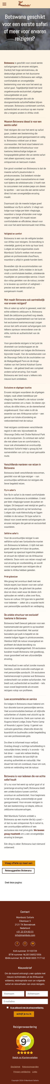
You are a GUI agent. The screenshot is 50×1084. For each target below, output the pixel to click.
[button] (4, 4)
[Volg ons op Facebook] (17, 943)
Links (34, 1072)
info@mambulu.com (25, 935)
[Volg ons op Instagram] (25, 943)
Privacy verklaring (21, 1072)
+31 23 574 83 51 (25, 931)
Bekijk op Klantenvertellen (25, 1057)
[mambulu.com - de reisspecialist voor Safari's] (25, 4)
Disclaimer (15, 1067)
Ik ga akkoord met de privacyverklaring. (27, 1008)
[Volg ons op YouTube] (33, 943)
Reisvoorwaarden (30, 1067)
